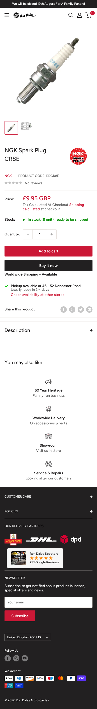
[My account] (79, 15)
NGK (8, 176)
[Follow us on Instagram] (16, 658)
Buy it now (48, 265)
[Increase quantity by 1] (51, 234)
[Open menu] (7, 15)
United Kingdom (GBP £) (24, 637)
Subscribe (19, 616)
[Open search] (70, 15)
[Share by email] (89, 309)
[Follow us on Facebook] (8, 658)
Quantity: (12, 234)
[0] (89, 15)
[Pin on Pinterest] (72, 309)
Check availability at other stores (37, 295)
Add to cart (48, 251)
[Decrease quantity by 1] (27, 234)
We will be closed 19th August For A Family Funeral (48, 4)
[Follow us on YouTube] (25, 658)
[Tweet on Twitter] (81, 309)
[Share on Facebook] (63, 309)
